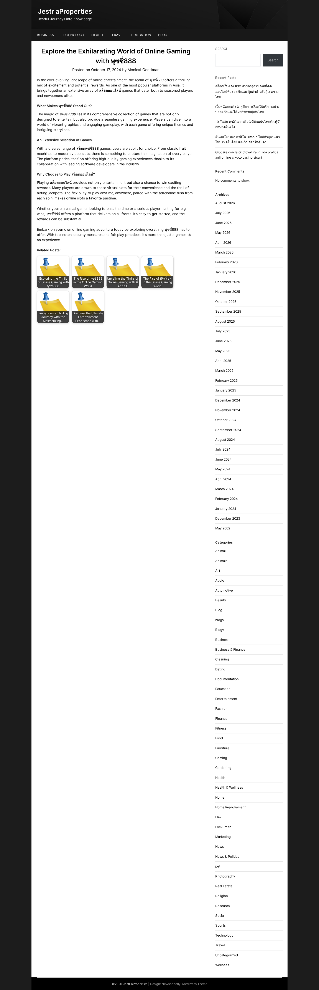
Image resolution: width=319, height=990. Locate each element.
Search (222, 49)
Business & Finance (230, 649)
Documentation (227, 679)
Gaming (221, 758)
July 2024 (222, 449)
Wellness (222, 965)
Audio (219, 580)
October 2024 (226, 420)
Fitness (221, 728)
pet (217, 866)
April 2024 (223, 479)
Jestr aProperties (65, 11)
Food (219, 738)
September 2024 (228, 430)
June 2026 (223, 223)
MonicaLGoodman (144, 70)
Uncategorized (226, 955)
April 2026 (223, 242)
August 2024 (225, 440)
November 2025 (227, 292)
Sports (220, 925)
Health (98, 35)
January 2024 (225, 509)
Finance (221, 718)
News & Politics (227, 856)
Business (45, 35)
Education (141, 35)
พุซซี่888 (171, 229)
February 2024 (226, 499)
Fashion (221, 708)
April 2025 (223, 361)
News (219, 846)
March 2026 (224, 252)
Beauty (220, 600)
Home (219, 797)
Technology (72, 35)
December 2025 (227, 282)
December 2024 (227, 400)
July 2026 (222, 213)
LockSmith (223, 827)
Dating (220, 669)
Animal (220, 551)
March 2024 (224, 489)
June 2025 (223, 341)
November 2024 (227, 410)
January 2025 (225, 390)
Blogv (219, 630)
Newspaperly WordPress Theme (184, 984)
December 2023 (227, 518)
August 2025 (225, 321)
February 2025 (226, 380)
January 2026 (225, 272)
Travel (118, 35)
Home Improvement (230, 807)
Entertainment (226, 699)
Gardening (223, 768)
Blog (162, 35)
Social (220, 916)
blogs (219, 620)
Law (218, 817)
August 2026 (225, 203)
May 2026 (222, 233)
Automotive (224, 590)
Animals (221, 561)
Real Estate (223, 886)
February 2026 (226, 262)
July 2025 (222, 331)
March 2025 (224, 370)
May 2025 (222, 351)
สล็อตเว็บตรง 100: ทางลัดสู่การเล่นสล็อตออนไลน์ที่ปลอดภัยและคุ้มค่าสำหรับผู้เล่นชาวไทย (246, 91)
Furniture (222, 748)
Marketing (223, 837)
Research (222, 906)
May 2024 (222, 469)
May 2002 (222, 528)
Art (217, 571)
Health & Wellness (229, 787)
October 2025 (225, 302)
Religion (221, 896)
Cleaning (222, 659)
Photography (225, 876)
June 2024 (223, 459)
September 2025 (228, 311)
